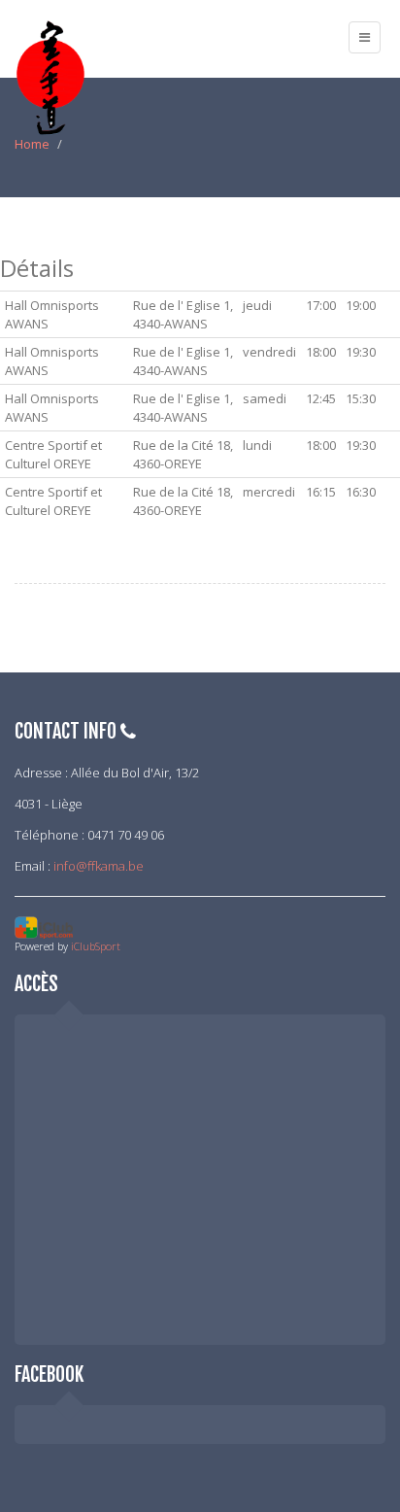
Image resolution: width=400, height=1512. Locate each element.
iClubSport (95, 946)
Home (32, 144)
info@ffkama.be (98, 866)
